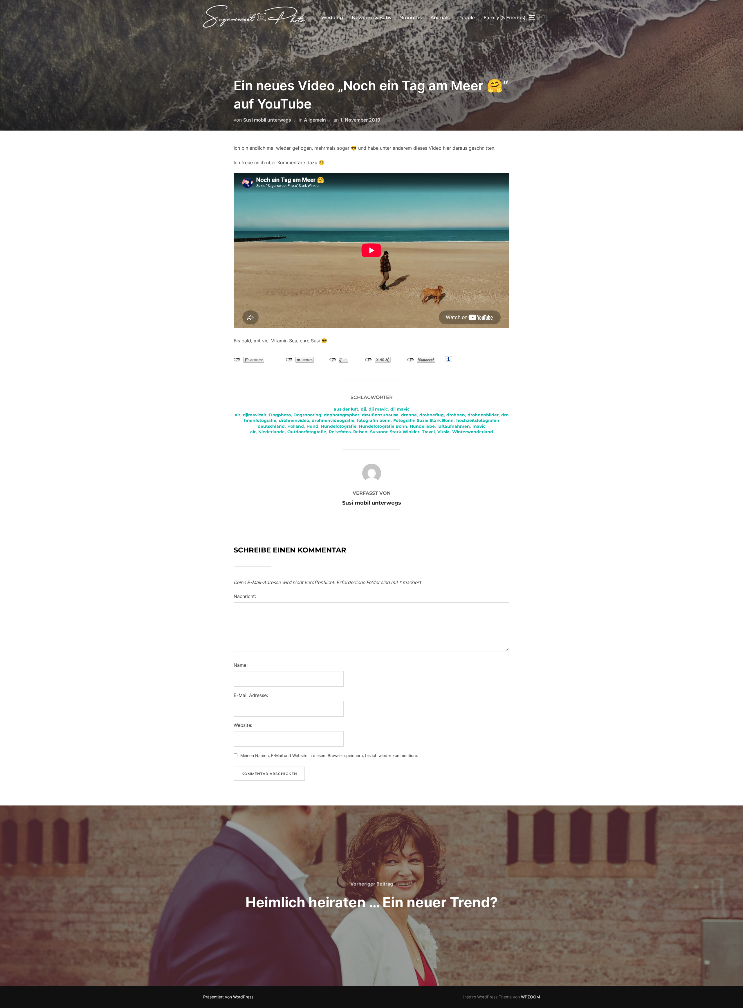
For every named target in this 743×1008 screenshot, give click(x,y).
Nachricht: (245, 596)
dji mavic (378, 409)
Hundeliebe (422, 426)
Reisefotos (340, 431)
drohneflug (431, 415)
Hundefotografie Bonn (383, 426)
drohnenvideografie (333, 420)
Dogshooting (307, 415)
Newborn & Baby (372, 17)
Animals (440, 17)
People (466, 17)
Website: (243, 725)
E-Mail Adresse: (251, 695)
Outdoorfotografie (306, 431)
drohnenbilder (483, 415)
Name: (241, 665)
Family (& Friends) (504, 17)
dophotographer (341, 415)
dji (363, 409)
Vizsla (443, 431)
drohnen (455, 415)
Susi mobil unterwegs (267, 120)
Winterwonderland (472, 431)
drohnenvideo (294, 420)
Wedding (332, 17)
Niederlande (271, 431)
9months (411, 17)
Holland (295, 426)
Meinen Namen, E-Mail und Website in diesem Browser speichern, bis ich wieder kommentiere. (329, 755)
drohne (409, 415)
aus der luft (346, 409)
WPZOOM (530, 996)
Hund (312, 426)
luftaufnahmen (453, 426)
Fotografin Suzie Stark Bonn (423, 420)
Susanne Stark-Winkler (394, 431)
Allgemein (315, 120)
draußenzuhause (380, 415)
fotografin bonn (374, 420)
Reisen (360, 431)
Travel (428, 431)
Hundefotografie (338, 426)
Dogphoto (280, 415)
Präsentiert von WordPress (228, 996)
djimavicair (254, 415)
